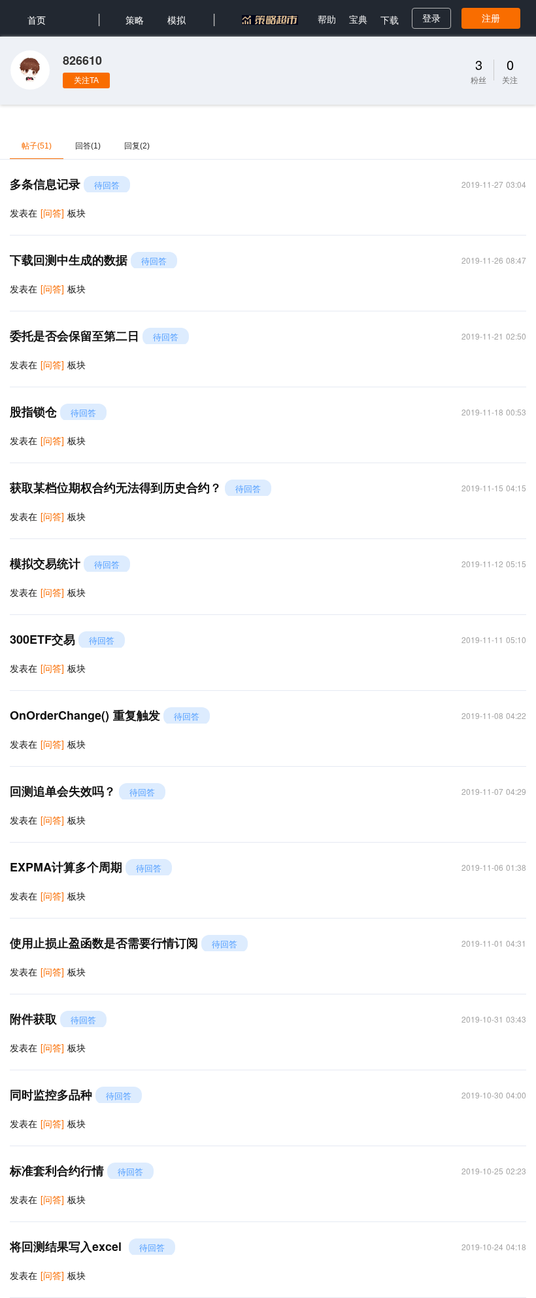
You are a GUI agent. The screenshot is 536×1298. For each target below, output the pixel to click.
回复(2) (137, 145)
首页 (36, 19)
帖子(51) (37, 145)
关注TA (86, 80)
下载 (389, 19)
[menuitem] (36, 18)
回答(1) (88, 145)
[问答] (52, 212)
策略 (135, 19)
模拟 (176, 19)
